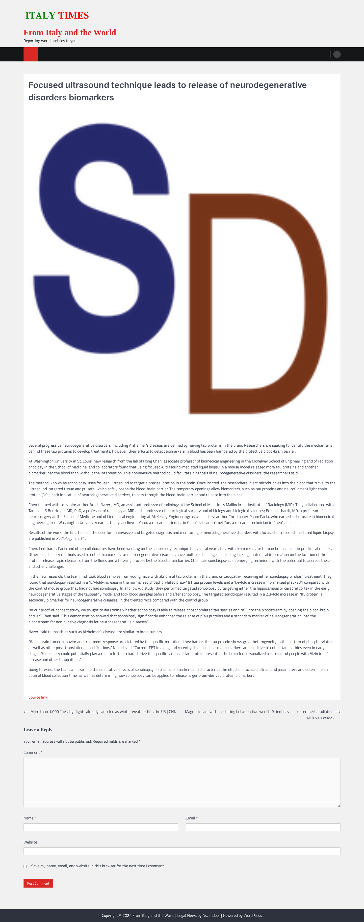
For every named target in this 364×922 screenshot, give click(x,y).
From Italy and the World (70, 32)
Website (30, 842)
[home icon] (31, 54)
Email (192, 818)
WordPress (253, 915)
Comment (33, 752)
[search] (337, 54)
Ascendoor (211, 915)
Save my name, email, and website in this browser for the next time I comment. (98, 866)
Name (30, 818)
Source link (37, 697)
